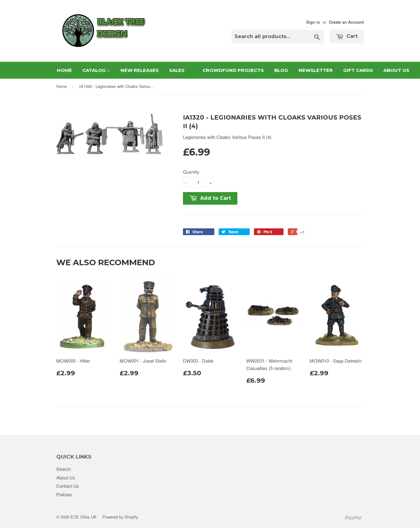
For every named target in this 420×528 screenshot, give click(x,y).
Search (63, 469)
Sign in (313, 22)
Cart (351, 36)
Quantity (191, 172)
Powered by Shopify (120, 517)
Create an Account (346, 22)
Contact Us (67, 486)
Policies (64, 494)
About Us (65, 477)
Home (61, 86)
